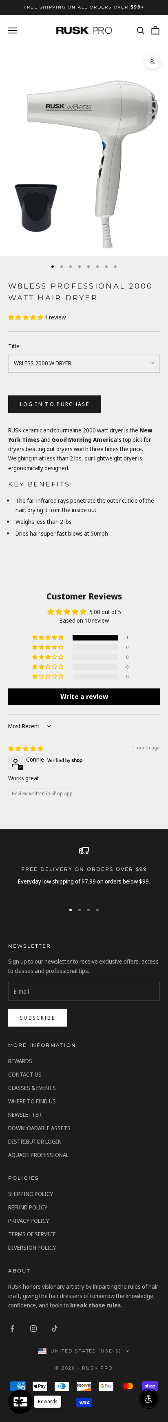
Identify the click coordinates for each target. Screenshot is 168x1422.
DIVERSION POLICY (32, 1247)
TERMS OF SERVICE (32, 1234)
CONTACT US (25, 1074)
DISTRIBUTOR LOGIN (35, 1141)
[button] (26, 317)
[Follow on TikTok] (55, 1328)
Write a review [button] (84, 696)
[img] (25, 748)
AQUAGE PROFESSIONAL (38, 1155)
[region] (84, 871)
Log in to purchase (54, 404)
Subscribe (37, 1017)
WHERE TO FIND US (32, 1101)
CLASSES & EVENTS (32, 1088)
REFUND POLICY (27, 1207)
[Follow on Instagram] (33, 1328)
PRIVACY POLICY (28, 1220)
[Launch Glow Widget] (20, 1401)
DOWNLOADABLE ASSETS (39, 1128)
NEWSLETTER (25, 1114)
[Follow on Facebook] (12, 1328)
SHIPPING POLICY (30, 1194)
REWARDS (20, 1061)
